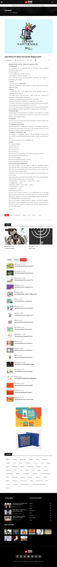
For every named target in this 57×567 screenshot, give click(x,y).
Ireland (27, 470)
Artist (40, 505)
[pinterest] (32, 556)
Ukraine (15, 484)
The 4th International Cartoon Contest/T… (24, 266)
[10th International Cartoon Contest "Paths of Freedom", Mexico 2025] (10, 280)
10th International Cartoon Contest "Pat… (24, 280)
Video (40, 520)
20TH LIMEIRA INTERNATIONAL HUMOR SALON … (26, 378)
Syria (46, 481)
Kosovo (46, 470)
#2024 (29, 215)
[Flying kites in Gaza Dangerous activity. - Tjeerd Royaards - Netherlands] (47, 531)
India (45, 466)
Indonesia (8, 470)
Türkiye (8, 484)
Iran (15, 470)
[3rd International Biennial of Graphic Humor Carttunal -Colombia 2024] (10, 392)
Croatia (35, 463)
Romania (38, 477)
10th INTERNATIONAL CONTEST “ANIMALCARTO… (26, 294)
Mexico (18, 473)
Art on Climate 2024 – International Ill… (23, 301)
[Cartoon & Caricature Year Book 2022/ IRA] (28, 440)
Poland (22, 477)
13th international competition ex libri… (24, 336)
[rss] (36, 556)
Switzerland (39, 481)
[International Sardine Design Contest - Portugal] (10, 329)
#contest (39, 215)
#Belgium (24, 215)
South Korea (23, 481)
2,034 (30, 60)
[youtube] (24, 556)
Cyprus (48, 463)
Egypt (7, 466)
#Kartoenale (18, 215)
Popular (16, 259)
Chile (14, 463)
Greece (22, 466)
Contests (10, 12)
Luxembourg (9, 473)
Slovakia (15, 481)
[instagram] (39, 556)
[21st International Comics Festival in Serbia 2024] (10, 343)
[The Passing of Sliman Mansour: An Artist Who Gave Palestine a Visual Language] (8, 505)
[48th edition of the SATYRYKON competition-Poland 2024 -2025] (10, 364)
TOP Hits (23, 259)
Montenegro (26, 473)
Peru (7, 477)
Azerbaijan (23, 459)
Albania (8, 459)
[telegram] (28, 556)
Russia (45, 477)
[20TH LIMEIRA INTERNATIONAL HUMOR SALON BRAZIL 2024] (10, 378)
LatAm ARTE (9, 60)
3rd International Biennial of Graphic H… (24, 392)
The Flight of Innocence (9, 248)
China (20, 463)
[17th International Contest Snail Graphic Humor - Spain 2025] (10, 371)
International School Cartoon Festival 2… (24, 308)
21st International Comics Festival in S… (24, 343)
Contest (40, 515)
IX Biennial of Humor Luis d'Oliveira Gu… (24, 350)
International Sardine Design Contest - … (24, 329)
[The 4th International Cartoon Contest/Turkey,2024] (10, 266)
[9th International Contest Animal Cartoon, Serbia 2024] (10, 322)
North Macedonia (45, 473)
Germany (14, 466)
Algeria (15, 459)
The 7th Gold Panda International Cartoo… (24, 273)
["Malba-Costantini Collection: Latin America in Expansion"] (8, 518)
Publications (40, 510)
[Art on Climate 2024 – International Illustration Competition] (10, 301)
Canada (8, 463)
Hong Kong (30, 466)
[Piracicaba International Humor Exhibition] (28, 417)
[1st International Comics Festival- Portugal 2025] (10, 315)
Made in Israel (32, 248)
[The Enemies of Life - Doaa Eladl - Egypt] (8, 538)
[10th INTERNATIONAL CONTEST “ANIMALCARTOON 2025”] (10, 294)
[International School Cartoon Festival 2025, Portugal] (10, 308)
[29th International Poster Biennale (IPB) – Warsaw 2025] (10, 385)
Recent (10, 259)
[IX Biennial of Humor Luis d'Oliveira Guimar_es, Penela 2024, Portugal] (10, 350)
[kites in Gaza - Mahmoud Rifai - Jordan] (32, 531)
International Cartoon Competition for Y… (24, 287)
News (40, 513)
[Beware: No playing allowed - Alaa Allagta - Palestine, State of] (24, 531)
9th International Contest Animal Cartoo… (24, 322)
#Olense (12, 215)
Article (40, 508)
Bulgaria (45, 459)
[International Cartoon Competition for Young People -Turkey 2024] (10, 287)
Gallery (40, 503)
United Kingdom (25, 484)
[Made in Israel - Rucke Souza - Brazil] (16, 531)
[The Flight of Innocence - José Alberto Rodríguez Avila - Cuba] (8, 531)
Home (6, 12)
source (10, 209)
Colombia (27, 463)
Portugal (30, 477)
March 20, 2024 (20, 60)
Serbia (7, 481)
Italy (33, 470)
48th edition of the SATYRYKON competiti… (25, 364)
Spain (31, 481)
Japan (39, 470)
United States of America (38, 484)
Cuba (42, 463)
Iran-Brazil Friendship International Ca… (24, 357)
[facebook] (17, 556)
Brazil (37, 459)
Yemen (8, 488)
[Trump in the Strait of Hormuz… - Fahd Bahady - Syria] (16, 538)
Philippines (15, 477)
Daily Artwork (40, 517)
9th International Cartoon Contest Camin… (24, 399)
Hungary (38, 466)
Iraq (21, 470)
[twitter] (21, 556)
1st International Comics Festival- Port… (24, 315)
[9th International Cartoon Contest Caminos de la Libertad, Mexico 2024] (10, 399)
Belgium (31, 459)
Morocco (35, 473)
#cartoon (34, 215)
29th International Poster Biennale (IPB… (24, 385)
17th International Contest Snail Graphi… (24, 371)
